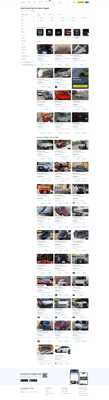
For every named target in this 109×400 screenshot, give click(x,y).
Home (46, 389)
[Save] (52, 45)
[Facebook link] (28, 392)
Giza (39, 200)
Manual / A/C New (40, 224)
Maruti (49, 270)
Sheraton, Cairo (41, 156)
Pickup (82, 156)
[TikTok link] (31, 392)
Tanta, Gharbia (76, 337)
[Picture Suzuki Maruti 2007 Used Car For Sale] (45, 259)
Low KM (74, 62)
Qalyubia (57, 106)
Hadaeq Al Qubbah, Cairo (77, 178)
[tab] (39, 14)
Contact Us (47, 391)
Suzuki (44, 60)
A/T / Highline (75, 248)
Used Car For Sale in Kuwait (84, 389)
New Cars (34, 2)
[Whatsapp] (42, 65)
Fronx (66, 270)
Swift (83, 200)
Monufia (75, 156)
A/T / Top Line (62, 248)
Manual (66, 106)
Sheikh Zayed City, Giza (59, 246)
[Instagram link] (36, 392)
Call (49, 64)
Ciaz (83, 270)
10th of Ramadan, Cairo (77, 60)
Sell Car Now (81, 86)
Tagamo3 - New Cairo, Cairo (60, 178)
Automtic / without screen (77, 338)
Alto (48, 156)
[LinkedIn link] (34, 392)
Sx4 (85, 178)
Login (87, 2)
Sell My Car (81, 2)
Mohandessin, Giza (41, 292)
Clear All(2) (33, 10)
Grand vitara (49, 337)
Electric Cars (47, 2)
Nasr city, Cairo (41, 246)
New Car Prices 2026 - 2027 (28, 64)
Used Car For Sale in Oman (83, 395)
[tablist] (63, 14)
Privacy (46, 395)
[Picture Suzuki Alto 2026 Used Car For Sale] (45, 303)
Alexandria (40, 60)
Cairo (39, 84)
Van (46, 60)
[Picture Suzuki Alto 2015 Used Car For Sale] (45, 145)
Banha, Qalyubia (58, 270)
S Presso (46, 178)
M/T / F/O (49, 178)
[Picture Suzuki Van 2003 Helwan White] (80, 95)
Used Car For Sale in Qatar (83, 393)
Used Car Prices (28, 62)
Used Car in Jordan (82, 391)
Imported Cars (40, 2)
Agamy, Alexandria (41, 270)
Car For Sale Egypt (65, 389)
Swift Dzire (57, 248)
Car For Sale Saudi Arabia (66, 393)
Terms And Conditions (49, 393)
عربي (74, 2)
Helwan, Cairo (76, 106)
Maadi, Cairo (58, 156)
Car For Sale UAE (65, 391)
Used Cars (29, 2)
